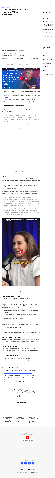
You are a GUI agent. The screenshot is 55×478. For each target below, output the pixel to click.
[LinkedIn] (33, 463)
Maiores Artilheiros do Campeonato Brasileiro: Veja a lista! (48, 74)
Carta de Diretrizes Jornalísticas (23, 467)
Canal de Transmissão (9, 92)
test (43, 16)
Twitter (26, 95)
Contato (35, 467)
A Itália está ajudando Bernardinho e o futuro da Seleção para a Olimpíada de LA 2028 (7, 420)
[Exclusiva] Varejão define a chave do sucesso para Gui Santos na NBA (47, 38)
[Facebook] (22, 463)
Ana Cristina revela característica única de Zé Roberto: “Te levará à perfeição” (19, 370)
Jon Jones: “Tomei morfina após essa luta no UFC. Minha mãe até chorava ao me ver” (48, 20)
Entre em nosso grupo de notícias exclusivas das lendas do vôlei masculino (19, 99)
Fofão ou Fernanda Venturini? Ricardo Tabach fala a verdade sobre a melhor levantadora (22, 381)
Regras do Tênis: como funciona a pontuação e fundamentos (47, 65)
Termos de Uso (41, 467)
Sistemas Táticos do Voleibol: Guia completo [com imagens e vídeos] (48, 48)
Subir (28, 475)
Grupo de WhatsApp (27, 91)
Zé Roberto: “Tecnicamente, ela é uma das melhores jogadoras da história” (34, 420)
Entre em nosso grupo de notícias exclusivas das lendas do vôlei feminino (19, 101)
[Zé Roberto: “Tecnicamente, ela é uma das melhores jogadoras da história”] (34, 411)
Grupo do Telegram (36, 91)
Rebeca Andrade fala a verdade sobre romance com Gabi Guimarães (18, 373)
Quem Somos (11, 467)
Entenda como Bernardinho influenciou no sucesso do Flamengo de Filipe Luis (19, 375)
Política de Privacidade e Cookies (27, 469)
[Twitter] (25, 463)
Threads (38, 95)
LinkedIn (6, 97)
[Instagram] (29, 463)
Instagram (30, 95)
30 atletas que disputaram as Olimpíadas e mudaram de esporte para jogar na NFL (48, 25)
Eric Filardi (14, 389)
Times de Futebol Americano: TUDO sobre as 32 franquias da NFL (48, 54)
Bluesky (34, 95)
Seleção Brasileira (6, 7)
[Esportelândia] (7, 3)
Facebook (22, 95)
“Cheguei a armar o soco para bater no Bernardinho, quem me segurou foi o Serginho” (20, 420)
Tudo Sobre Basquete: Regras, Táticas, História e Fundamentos (47, 59)
